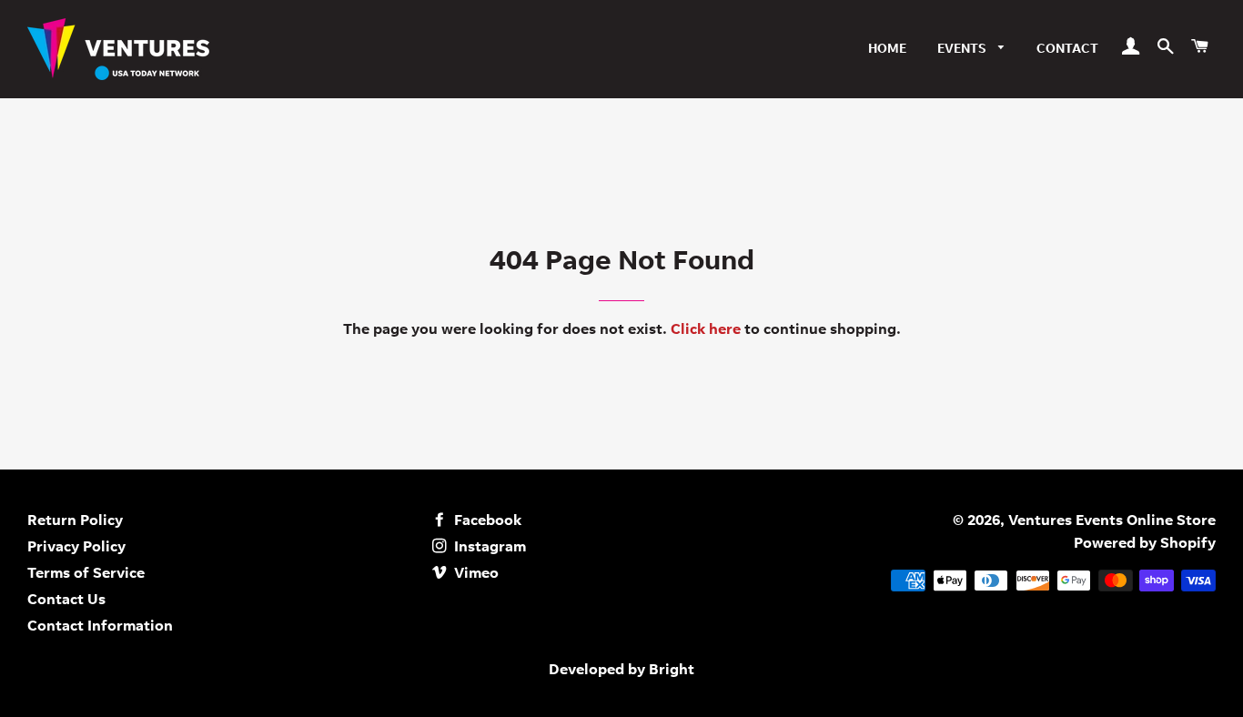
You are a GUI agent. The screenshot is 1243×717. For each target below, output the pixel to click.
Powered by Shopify (1145, 544)
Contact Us (66, 600)
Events (963, 50)
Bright (671, 670)
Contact (1067, 50)
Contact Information (100, 627)
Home (887, 50)
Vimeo (474, 574)
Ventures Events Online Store (1112, 521)
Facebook (485, 521)
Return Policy (75, 521)
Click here (706, 330)
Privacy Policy (76, 547)
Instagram (488, 547)
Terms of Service (86, 574)
